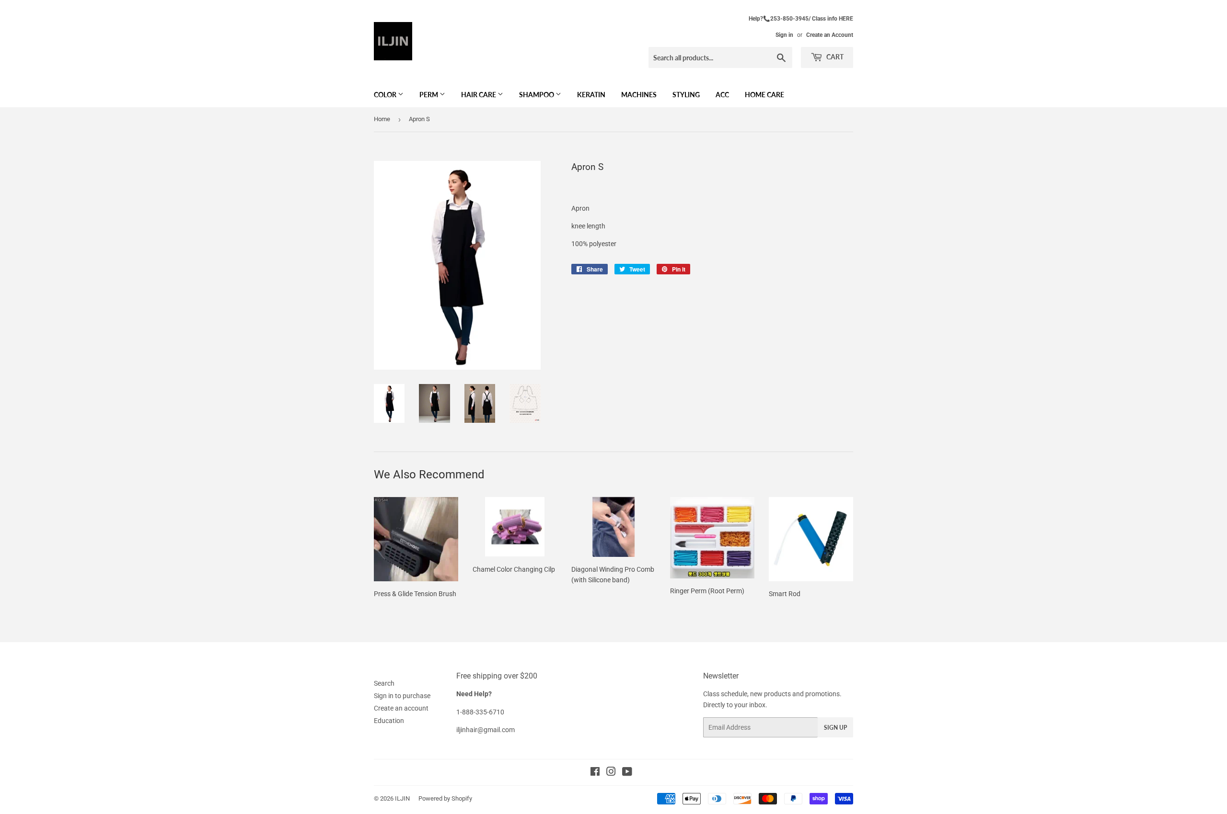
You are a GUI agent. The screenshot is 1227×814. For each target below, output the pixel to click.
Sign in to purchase (402, 696)
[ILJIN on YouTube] (627, 773)
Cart (834, 57)
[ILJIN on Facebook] (595, 773)
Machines (639, 94)
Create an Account (829, 35)
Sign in (784, 35)
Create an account (401, 708)
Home (382, 119)
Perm (429, 94)
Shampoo (537, 94)
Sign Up (835, 727)
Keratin (591, 94)
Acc (722, 94)
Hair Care (479, 94)
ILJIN (402, 798)
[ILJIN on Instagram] (611, 773)
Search (384, 683)
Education (389, 720)
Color (386, 94)
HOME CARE (764, 94)
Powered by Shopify (445, 798)
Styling (686, 94)
